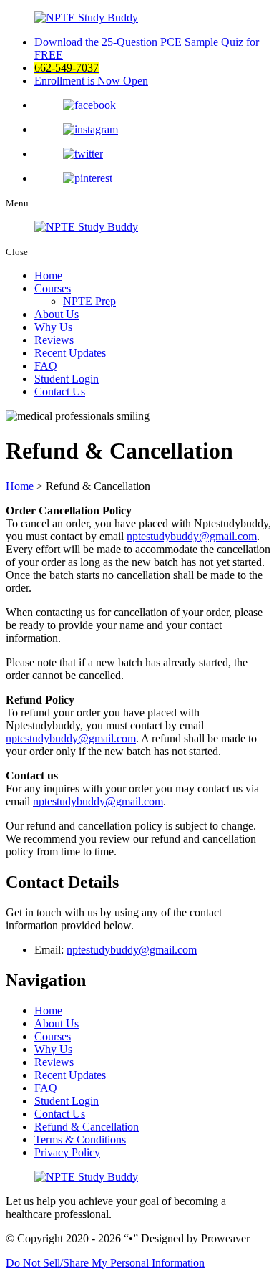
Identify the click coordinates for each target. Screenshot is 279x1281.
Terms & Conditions (80, 1139)
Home (48, 275)
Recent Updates (70, 353)
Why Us (53, 327)
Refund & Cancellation (86, 1127)
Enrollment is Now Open (91, 81)
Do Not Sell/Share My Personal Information (105, 1263)
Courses (52, 288)
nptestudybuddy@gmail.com (192, 536)
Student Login (66, 379)
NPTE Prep (89, 301)
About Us (56, 314)
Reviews (54, 340)
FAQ (45, 366)
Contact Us (59, 391)
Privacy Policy (67, 1152)
